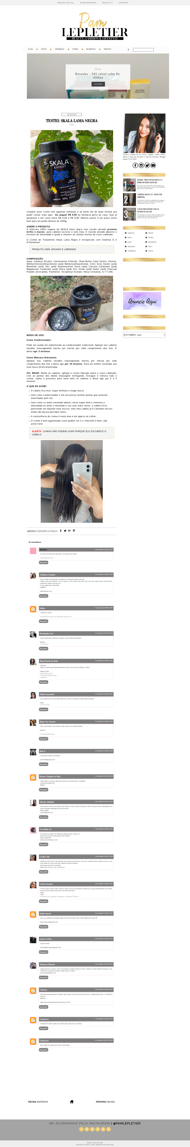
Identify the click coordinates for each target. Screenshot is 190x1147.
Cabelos (131, 233)
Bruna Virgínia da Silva (50, 776)
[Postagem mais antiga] (105, 1103)
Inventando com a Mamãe (48, 896)
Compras (98, 69)
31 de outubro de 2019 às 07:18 (104, 633)
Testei (44, 49)
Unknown (44, 1019)
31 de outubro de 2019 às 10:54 (104, 721)
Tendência (59, 49)
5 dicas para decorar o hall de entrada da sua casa (148, 210)
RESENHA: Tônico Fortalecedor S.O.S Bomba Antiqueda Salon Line (149, 181)
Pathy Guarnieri (47, 694)
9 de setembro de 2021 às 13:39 (104, 1019)
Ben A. (43, 751)
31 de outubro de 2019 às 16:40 (104, 750)
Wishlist (107, 49)
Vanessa (43, 990)
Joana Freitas (46, 939)
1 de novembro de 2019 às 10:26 (104, 801)
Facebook (69, 896)
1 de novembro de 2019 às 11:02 (104, 829)
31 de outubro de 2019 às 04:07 (104, 608)
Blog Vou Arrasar (47, 722)
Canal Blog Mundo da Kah (48, 675)
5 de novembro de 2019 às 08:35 (104, 938)
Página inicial (66, 3)
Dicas (130, 237)
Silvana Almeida (47, 802)
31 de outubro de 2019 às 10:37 (104, 694)
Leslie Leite (45, 857)
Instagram (43, 677)
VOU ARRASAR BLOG (47, 734)
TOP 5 (150, 246)
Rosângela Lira (46, 633)
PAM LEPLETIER (95, 1143)
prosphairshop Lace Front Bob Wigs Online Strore (56, 616)
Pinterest (76, 896)
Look (30, 49)
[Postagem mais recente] (38, 1103)
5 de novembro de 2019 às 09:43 (104, 989)
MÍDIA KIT (107, 3)
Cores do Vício (45, 705)
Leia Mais (98, 84)
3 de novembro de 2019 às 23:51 (104, 913)
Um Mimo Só (45, 829)
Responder (43, 562)
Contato (123, 3)
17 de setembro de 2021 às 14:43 (104, 1040)
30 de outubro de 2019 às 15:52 (104, 549)
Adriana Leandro (47, 575)
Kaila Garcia (45, 913)
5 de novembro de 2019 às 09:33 (104, 964)
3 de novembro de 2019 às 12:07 (104, 883)
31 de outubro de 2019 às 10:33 (104, 660)
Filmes (75, 49)
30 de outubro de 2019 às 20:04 (104, 574)
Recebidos (91, 49)
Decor (150, 233)
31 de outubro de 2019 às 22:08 (104, 776)
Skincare (131, 246)
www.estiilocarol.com (46, 558)
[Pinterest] (74, 532)
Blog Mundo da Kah (49, 661)
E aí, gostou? (44, 644)
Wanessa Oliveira (47, 964)
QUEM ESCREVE (88, 3)
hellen (42, 608)
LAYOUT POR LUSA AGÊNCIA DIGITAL (95, 1145)
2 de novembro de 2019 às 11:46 (104, 856)
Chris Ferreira (46, 884)
